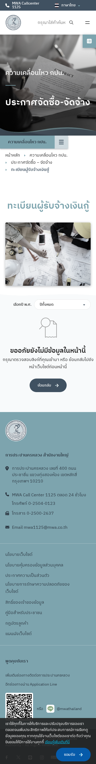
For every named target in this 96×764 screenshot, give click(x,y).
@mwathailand (69, 709)
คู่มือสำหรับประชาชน (23, 612)
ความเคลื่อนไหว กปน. (48, 155)
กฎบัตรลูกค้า (16, 623)
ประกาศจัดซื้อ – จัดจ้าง (31, 162)
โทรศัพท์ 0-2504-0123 (33, 503)
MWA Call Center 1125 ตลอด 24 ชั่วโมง (49, 495)
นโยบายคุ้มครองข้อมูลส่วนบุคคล (34, 565)
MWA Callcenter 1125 (25, 5)
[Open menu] (87, 22)
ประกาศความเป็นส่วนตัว (27, 575)
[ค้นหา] (71, 22)
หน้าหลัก (12, 155)
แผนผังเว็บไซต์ (18, 633)
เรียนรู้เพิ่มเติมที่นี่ (57, 742)
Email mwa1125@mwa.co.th (39, 527)
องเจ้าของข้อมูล (29, 602)
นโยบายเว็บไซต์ (18, 554)
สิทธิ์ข (10, 602)
